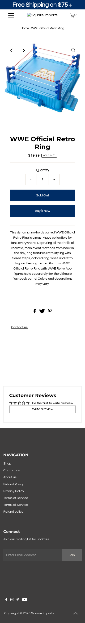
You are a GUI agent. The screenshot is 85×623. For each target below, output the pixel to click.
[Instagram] (12, 600)
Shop (7, 463)
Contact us (19, 327)
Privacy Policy (13, 491)
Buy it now (42, 210)
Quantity (42, 170)
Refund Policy (13, 484)
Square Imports (43, 613)
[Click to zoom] (73, 50)
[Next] (23, 50)
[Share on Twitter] (42, 312)
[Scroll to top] (75, 613)
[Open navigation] (11, 15)
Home (25, 28)
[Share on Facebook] (35, 312)
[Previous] (12, 50)
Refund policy (13, 511)
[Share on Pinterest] (50, 312)
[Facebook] (6, 600)
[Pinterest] (17, 600)
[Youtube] (24, 600)
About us (10, 477)
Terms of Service (15, 498)
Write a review (42, 409)
